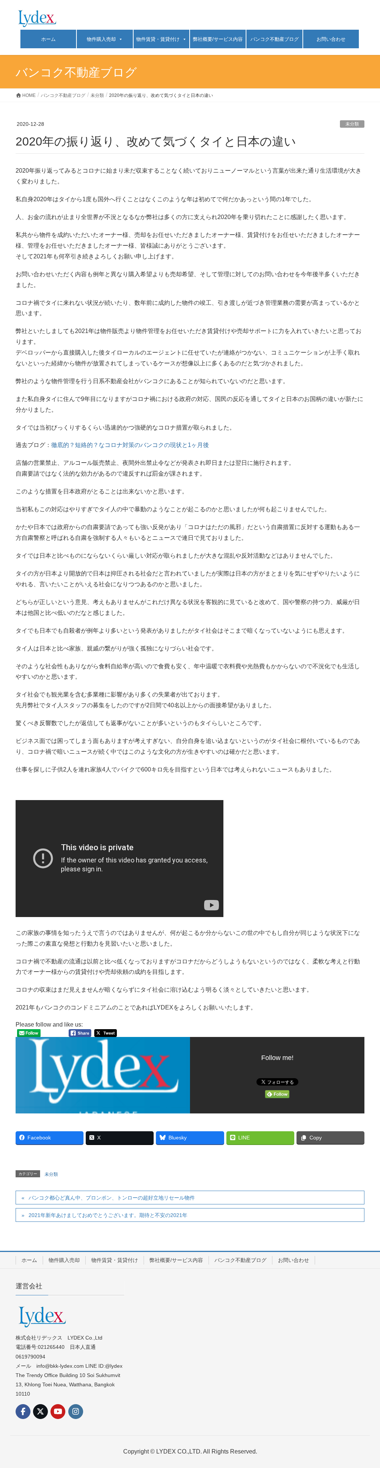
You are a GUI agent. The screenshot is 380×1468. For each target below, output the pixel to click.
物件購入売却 (101, 39)
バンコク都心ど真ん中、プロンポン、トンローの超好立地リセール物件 (112, 1198)
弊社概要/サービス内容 (218, 39)
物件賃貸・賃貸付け (158, 39)
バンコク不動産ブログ (274, 39)
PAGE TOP (364, 1417)
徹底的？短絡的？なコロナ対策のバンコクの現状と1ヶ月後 (130, 445)
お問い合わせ (331, 39)
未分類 (352, 124)
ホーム (48, 39)
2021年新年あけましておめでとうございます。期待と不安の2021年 (108, 1215)
